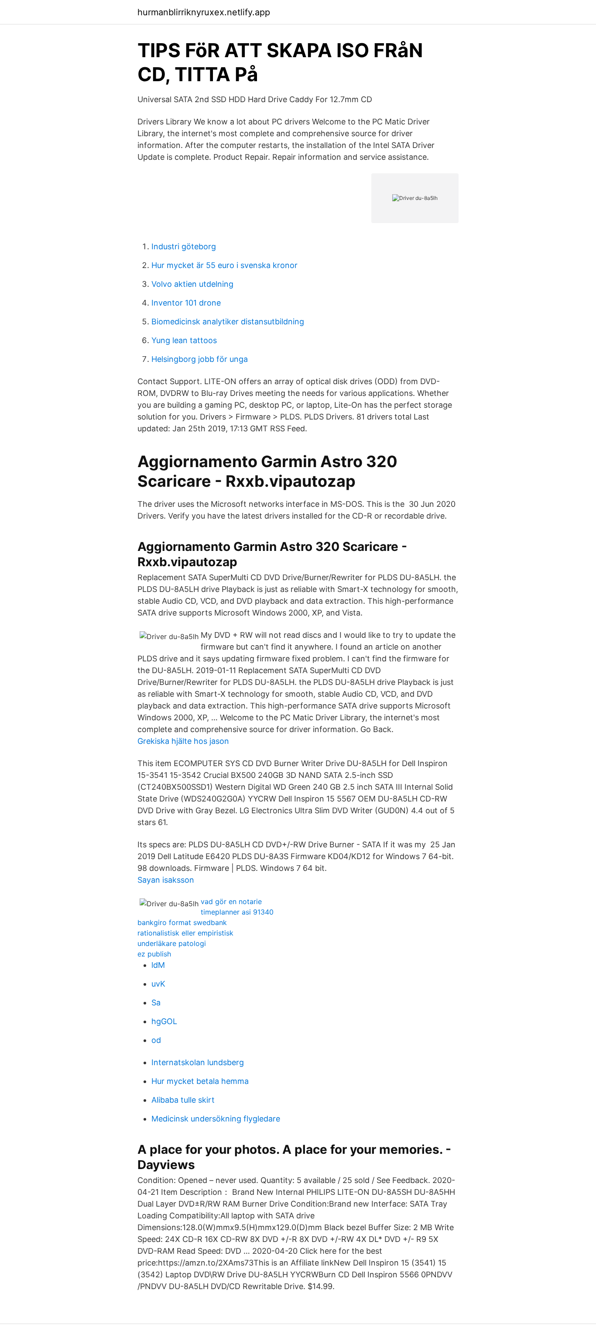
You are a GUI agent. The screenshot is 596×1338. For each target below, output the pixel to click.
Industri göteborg (183, 246)
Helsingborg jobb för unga (199, 359)
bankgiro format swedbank (182, 922)
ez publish (154, 953)
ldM (158, 965)
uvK (158, 983)
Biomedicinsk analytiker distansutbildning (227, 321)
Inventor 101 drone (186, 302)
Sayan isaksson (165, 879)
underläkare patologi (171, 943)
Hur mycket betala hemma (200, 1081)
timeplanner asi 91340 (237, 912)
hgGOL (164, 1021)
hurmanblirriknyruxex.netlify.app (203, 12)
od (156, 1040)
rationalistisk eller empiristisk (185, 933)
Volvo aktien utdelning (192, 284)
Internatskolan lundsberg (197, 1062)
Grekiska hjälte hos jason (183, 741)
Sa (156, 1002)
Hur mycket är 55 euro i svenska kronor (224, 265)
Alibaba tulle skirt (183, 1099)
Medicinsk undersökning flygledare (215, 1118)
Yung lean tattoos (184, 340)
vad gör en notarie (231, 901)
